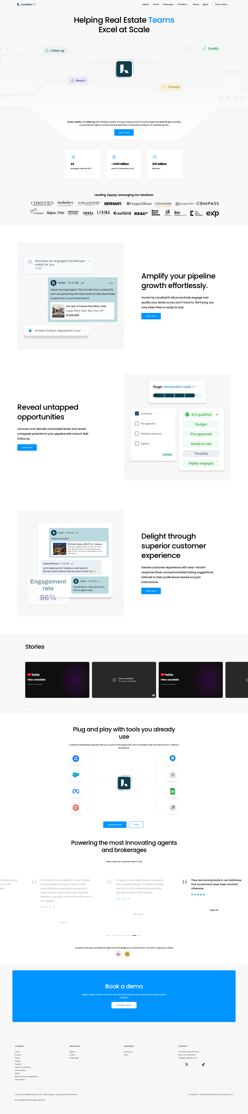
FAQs (126, 1055)
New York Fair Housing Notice (26, 1076)
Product (18, 1055)
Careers (18, 1064)
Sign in (17, 1058)
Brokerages (74, 1058)
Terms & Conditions (23, 1067)
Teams (72, 1055)
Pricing (17, 1061)
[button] (124, 132)
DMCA (17, 1073)
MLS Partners (20, 1080)
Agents (72, 1052)
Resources (128, 1052)
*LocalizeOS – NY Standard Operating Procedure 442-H (210, 1094)
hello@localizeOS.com (188, 1058)
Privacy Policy (20, 1070)
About (17, 1052)
